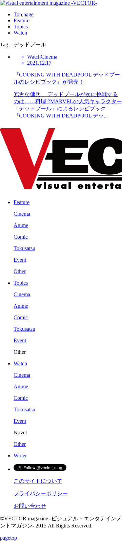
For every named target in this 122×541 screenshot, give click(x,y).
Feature (21, 20)
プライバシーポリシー (41, 493)
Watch (20, 33)
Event (20, 260)
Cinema (22, 214)
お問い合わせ (30, 506)
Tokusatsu (24, 248)
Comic (21, 237)
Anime (21, 225)
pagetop (8, 538)
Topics (21, 26)
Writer (20, 455)
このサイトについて (38, 481)
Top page (24, 14)
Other (20, 271)
